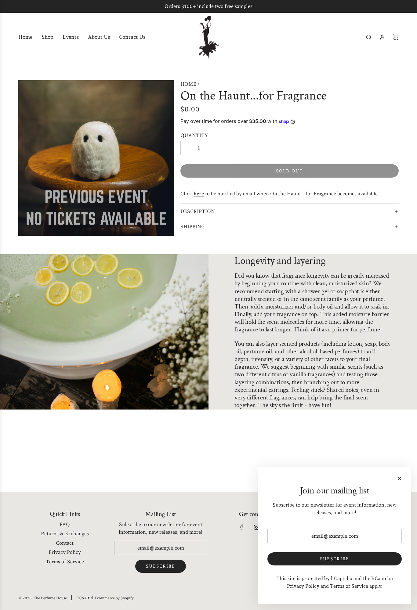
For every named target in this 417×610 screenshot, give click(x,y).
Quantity (194, 135)
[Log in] (382, 37)
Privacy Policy (303, 586)
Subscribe (160, 566)
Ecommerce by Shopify (114, 598)
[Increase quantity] (210, 148)
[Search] (368, 37)
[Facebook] (241, 527)
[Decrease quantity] (187, 148)
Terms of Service (349, 586)
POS (80, 598)
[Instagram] (256, 527)
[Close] (399, 478)
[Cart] (395, 37)
